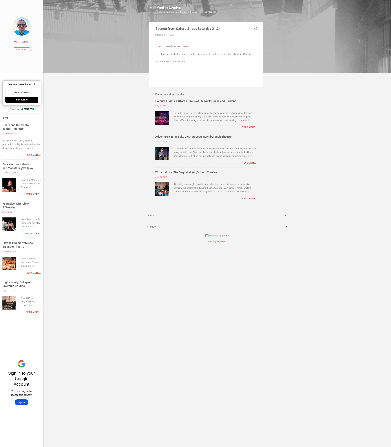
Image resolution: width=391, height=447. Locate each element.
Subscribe (22, 99)
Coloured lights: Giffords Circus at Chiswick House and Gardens (195, 101)
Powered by (14, 109)
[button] (255, 29)
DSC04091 (160, 46)
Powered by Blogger (219, 235)
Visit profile (22, 49)
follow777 (223, 242)
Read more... (249, 127)
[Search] (283, 8)
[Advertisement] (275, 68)
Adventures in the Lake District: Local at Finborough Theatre (193, 136)
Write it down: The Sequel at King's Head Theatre (186, 172)
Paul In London (21, 42)
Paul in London (169, 7)
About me (210, 12)
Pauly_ (187, 46)
